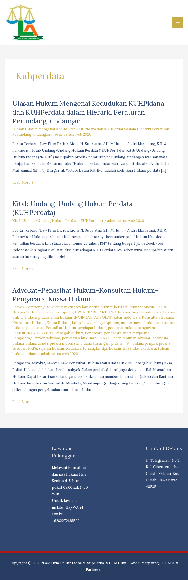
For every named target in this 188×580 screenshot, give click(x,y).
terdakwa (73, 348)
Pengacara (93, 333)
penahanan (35, 327)
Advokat (53, 307)
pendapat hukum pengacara (131, 327)
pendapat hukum (92, 327)
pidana (18, 343)
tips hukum (111, 348)
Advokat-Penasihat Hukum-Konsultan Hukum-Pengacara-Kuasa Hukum (85, 294)
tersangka (91, 348)
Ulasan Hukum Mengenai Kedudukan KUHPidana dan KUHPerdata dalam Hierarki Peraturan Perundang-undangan (88, 112)
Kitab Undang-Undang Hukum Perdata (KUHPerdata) (57, 220)
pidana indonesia (64, 343)
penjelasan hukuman (79, 338)
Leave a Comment (27, 307)
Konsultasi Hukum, (28, 322)
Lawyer (88, 322)
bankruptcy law (74, 307)
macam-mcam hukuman (140, 322)
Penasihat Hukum (61, 327)
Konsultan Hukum (157, 317)
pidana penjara (144, 343)
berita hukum (100, 307)
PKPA (32, 348)
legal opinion (107, 322)
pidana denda (36, 343)
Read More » (23, 183)
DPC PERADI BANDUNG (95, 312)
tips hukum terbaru (139, 348)
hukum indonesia (146, 312)
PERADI (105, 338)
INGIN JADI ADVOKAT (93, 317)
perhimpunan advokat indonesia (140, 338)
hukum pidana (37, 317)
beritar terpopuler (57, 312)
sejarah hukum (51, 348)
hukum (124, 312)
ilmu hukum (61, 317)
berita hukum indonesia (134, 307)
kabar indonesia (127, 317)
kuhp (76, 322)
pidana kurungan (94, 343)
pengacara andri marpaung (127, 333)
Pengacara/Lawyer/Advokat (36, 338)
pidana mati (121, 343)
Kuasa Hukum (58, 322)
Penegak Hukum (69, 333)
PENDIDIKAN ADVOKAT (33, 333)
